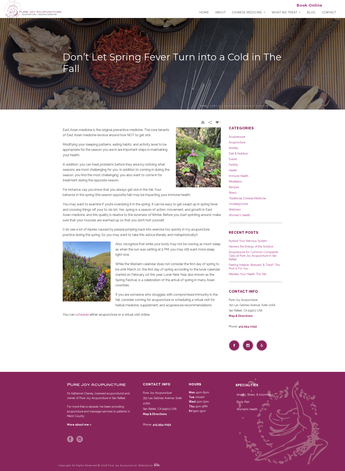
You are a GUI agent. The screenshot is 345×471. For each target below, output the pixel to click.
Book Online (309, 5)
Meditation (235, 181)
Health (233, 170)
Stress (233, 192)
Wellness (235, 209)
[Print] (202, 122)
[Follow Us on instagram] (248, 345)
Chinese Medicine (247, 12)
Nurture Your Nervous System (248, 240)
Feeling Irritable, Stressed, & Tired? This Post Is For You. (254, 266)
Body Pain (243, 401)
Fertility (233, 164)
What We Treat (284, 12)
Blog (311, 12)
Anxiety (233, 148)
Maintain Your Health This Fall (247, 274)
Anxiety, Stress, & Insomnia (254, 394)
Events (233, 159)
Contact (329, 12)
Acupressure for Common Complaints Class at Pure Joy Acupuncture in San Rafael (253, 255)
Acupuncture (237, 142)
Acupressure (237, 136)
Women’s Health (247, 409)
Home (204, 12)
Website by (146, 465)
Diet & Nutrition (238, 153)
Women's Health (239, 215)
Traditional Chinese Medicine (247, 198)
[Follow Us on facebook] (234, 345)
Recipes (234, 187)
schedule (82, 314)
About (220, 12)
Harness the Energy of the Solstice (251, 246)
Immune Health (238, 176)
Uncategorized (238, 204)
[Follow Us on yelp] (261, 345)
